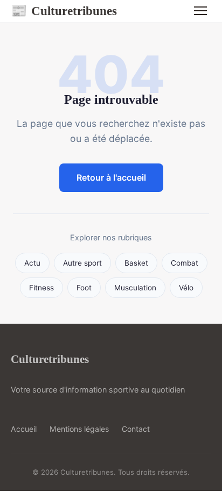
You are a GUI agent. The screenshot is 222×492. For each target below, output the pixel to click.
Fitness (41, 287)
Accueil (24, 428)
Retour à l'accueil (111, 177)
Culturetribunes (64, 11)
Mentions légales (79, 428)
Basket (136, 263)
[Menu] (200, 10)
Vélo (186, 287)
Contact (136, 428)
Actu (32, 263)
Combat (184, 263)
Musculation (135, 287)
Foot (84, 287)
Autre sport (82, 263)
